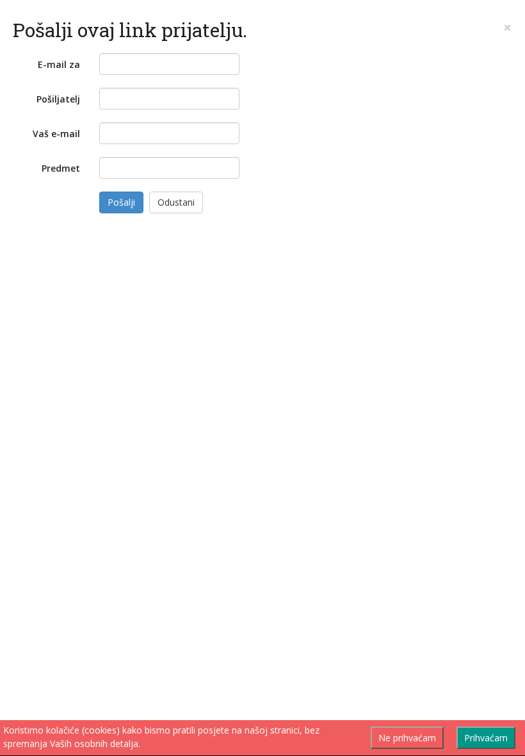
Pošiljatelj (58, 99)
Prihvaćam (486, 738)
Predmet (61, 168)
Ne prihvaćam (407, 738)
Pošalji (121, 202)
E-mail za (59, 64)
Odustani (176, 202)
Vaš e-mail (56, 133)
